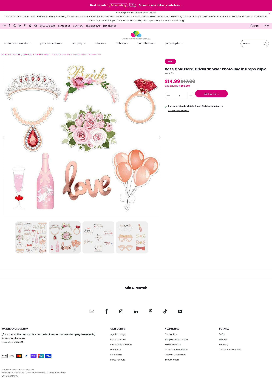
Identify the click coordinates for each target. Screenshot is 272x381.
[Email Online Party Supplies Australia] (4, 25)
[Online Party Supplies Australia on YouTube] (35, 25)
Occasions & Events (121, 344)
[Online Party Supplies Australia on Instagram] (14, 25)
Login (256, 25)
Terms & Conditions (230, 349)
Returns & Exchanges (176, 349)
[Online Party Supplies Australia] (136, 35)
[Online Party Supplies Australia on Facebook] (9, 25)
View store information (178, 110)
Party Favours (117, 359)
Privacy (223, 339)
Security (223, 344)
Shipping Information (176, 339)
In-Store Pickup (173, 344)
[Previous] (3, 138)
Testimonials (172, 359)
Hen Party (115, 349)
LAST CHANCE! (110, 26)
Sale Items (116, 354)
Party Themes (118, 339)
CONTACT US (64, 26)
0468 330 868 (47, 26)
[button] (18, 43)
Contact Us (171, 334)
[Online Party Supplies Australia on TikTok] (30, 25)
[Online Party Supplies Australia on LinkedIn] (19, 25)
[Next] (159, 138)
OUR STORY (78, 26)
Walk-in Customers (175, 354)
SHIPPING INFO (93, 26)
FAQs (222, 334)
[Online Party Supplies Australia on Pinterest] (25, 25)
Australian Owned (22, 372)
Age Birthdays (117, 334)
